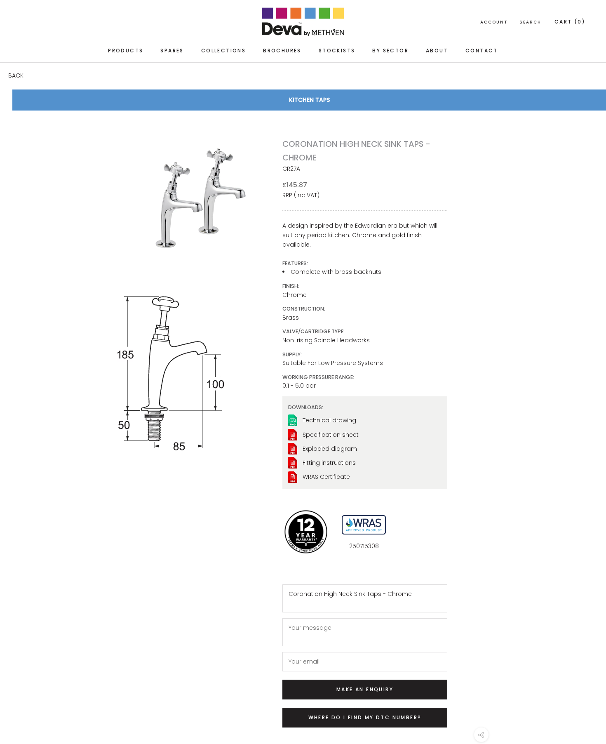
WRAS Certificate (326, 477)
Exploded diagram (330, 449)
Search (530, 22)
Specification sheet (331, 435)
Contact (481, 50)
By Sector (390, 50)
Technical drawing (329, 420)
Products (125, 50)
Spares (171, 50)
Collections (223, 50)
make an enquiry (364, 689)
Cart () (569, 21)
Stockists (337, 50)
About (437, 50)
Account (494, 22)
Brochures (282, 50)
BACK (15, 75)
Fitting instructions (329, 463)
